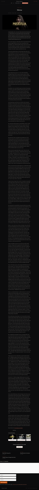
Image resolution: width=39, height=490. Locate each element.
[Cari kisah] (13, 3)
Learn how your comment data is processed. (20, 484)
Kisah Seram (19, 7)
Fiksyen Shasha (19, 1)
